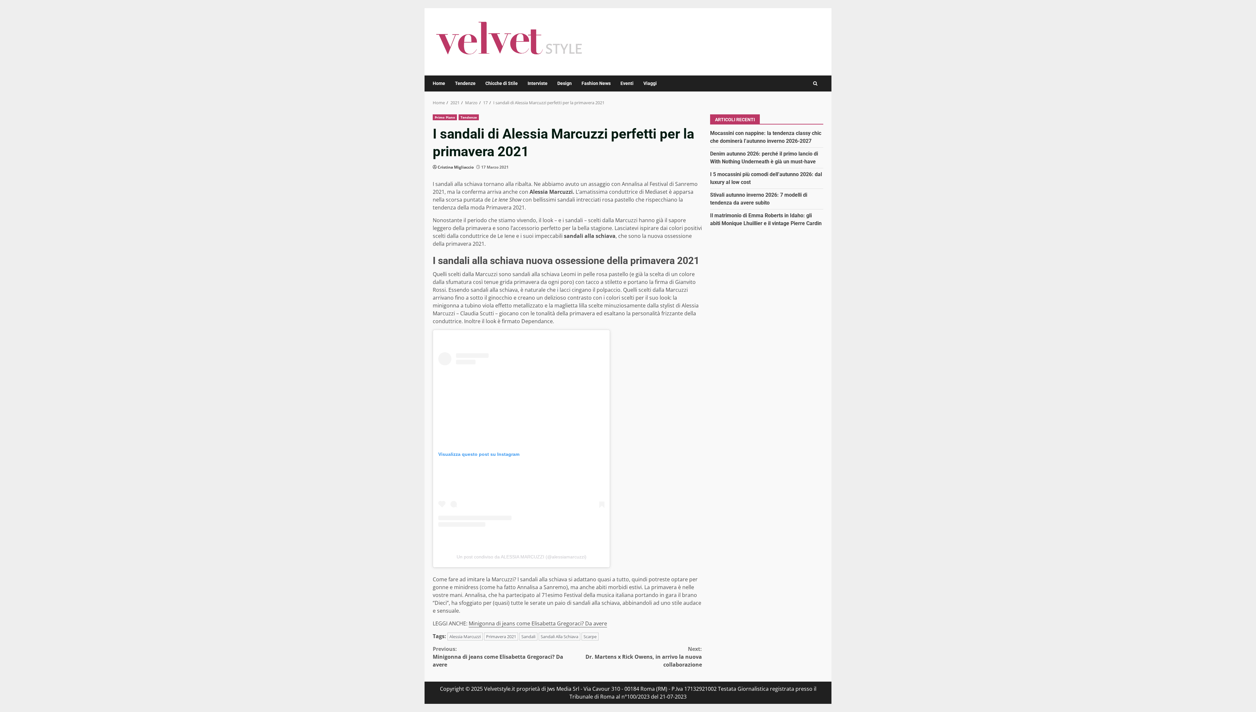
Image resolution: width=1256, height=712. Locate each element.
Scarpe (590, 636)
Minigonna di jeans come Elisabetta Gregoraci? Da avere (538, 623)
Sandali (528, 636)
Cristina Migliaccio (456, 167)
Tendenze (465, 83)
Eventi (627, 83)
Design (564, 83)
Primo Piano (445, 117)
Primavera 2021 (501, 636)
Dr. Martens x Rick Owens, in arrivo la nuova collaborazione (643, 656)
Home (439, 83)
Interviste (538, 83)
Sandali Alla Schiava (559, 636)
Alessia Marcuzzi (465, 636)
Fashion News (596, 83)
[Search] (815, 83)
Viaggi (650, 83)
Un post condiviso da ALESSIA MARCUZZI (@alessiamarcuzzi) (521, 556)
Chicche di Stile (501, 83)
